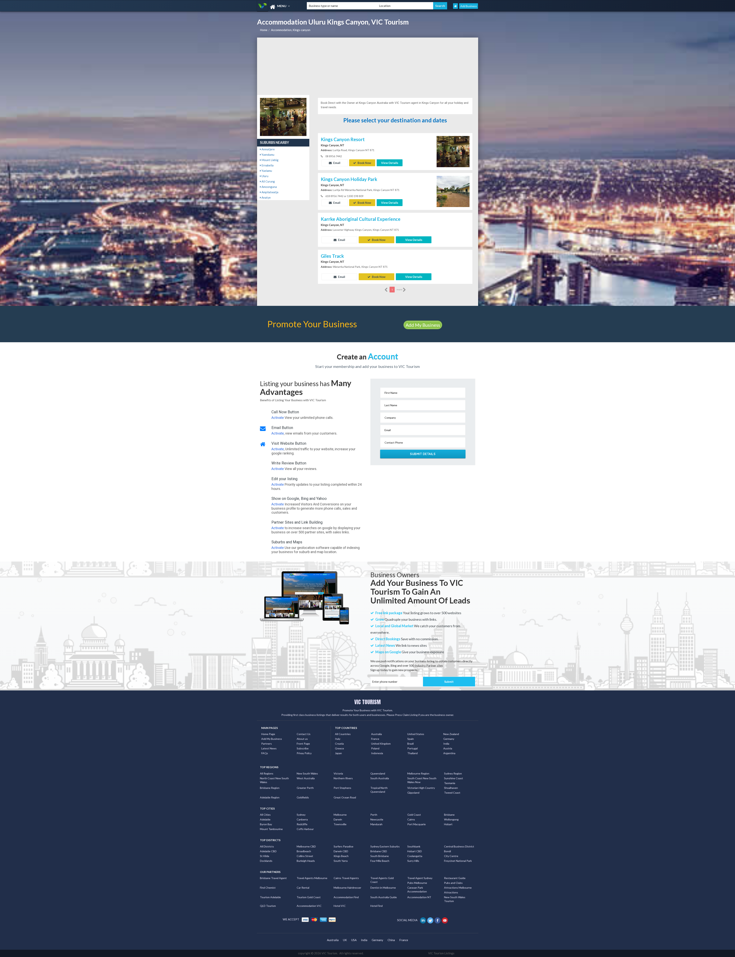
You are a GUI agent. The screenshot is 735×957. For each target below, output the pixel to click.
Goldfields (303, 797)
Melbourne (340, 814)
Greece (339, 748)
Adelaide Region (269, 797)
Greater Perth (305, 787)
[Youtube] (445, 920)
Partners (266, 743)
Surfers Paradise (343, 846)
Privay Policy (304, 753)
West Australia (306, 778)
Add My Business (423, 325)
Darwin (338, 819)
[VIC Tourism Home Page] (455, 6)
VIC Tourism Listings (441, 953)
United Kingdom (381, 743)
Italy (337, 738)
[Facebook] (437, 920)
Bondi (447, 851)
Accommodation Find (346, 897)
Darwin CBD (341, 851)
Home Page (268, 734)
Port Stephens (342, 787)
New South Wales (307, 773)
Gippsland (413, 792)
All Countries (343, 734)
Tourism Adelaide (270, 897)
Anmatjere (268, 149)
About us (302, 738)
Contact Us (303, 734)
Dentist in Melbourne (383, 887)
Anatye (266, 197)
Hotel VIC (340, 905)
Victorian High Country (421, 787)
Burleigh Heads (306, 860)
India (446, 743)
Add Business (468, 6)
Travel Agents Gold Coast (382, 879)
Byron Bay (266, 824)
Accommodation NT (419, 897)
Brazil (410, 743)
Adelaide (265, 819)
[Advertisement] (367, 66)
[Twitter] (430, 920)
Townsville (340, 824)
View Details (389, 163)
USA (354, 940)
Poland (375, 748)
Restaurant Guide (455, 878)
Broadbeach (304, 851)
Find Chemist (268, 887)
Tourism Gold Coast (309, 897)
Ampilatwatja (269, 192)
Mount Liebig (269, 160)
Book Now (364, 163)
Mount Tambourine (271, 829)
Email (336, 163)
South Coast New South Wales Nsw (421, 780)
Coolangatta (414, 856)
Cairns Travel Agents (346, 878)
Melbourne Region (418, 773)
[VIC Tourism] (278, 7)
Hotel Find (376, 905)
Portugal (412, 748)
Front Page (303, 743)
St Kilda (264, 856)
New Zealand (451, 734)
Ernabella (267, 165)
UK (345, 940)
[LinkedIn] (423, 920)
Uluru (264, 176)
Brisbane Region (269, 787)
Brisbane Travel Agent (273, 878)
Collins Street (305, 856)
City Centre (451, 856)
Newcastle (376, 819)
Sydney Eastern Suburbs (385, 846)
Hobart (448, 824)
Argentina (449, 753)
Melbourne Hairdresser (347, 887)
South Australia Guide (383, 897)
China (391, 940)
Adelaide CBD (268, 851)
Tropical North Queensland (379, 789)
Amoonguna (269, 186)
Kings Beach (341, 856)
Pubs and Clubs (453, 882)
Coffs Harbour (305, 829)
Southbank (413, 846)
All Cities (265, 814)
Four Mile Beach (379, 860)
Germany (448, 738)
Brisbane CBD (378, 851)
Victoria (338, 773)
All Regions (266, 773)
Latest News (269, 748)
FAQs (264, 753)
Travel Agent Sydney (419, 878)
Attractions (451, 892)
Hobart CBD (414, 851)
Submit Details (422, 454)
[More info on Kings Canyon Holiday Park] (453, 191)
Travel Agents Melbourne (312, 878)
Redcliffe (302, 824)
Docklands (266, 860)
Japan (338, 753)
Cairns (411, 819)
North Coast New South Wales (274, 780)
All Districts (267, 846)
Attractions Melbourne (458, 887)
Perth (373, 814)
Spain (410, 738)
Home (263, 30)
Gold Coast (414, 814)
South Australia (379, 778)
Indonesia (377, 753)
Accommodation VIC (309, 905)
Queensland (377, 773)
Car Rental (303, 887)
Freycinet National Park (458, 860)
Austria (447, 748)
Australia (376, 734)
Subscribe (303, 748)
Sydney (301, 814)
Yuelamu (266, 170)
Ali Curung (268, 181)
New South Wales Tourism (454, 899)
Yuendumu (267, 154)
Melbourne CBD (306, 846)
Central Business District (459, 846)
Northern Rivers (343, 778)
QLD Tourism (268, 905)
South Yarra (341, 860)
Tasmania (449, 783)
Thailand (412, 753)
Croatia (339, 743)
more (400, 289)
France (375, 738)
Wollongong (451, 819)
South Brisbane (379, 856)
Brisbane (449, 814)
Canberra (302, 819)
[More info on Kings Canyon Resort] (453, 151)
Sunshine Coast (453, 778)
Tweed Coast (452, 792)
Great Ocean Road (345, 797)
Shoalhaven (451, 787)
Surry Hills (413, 860)
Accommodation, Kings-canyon (290, 30)
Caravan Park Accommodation (417, 889)
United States (415, 734)
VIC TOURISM (367, 702)
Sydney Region (453, 773)
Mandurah (376, 824)
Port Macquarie (416, 824)
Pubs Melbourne (417, 882)
